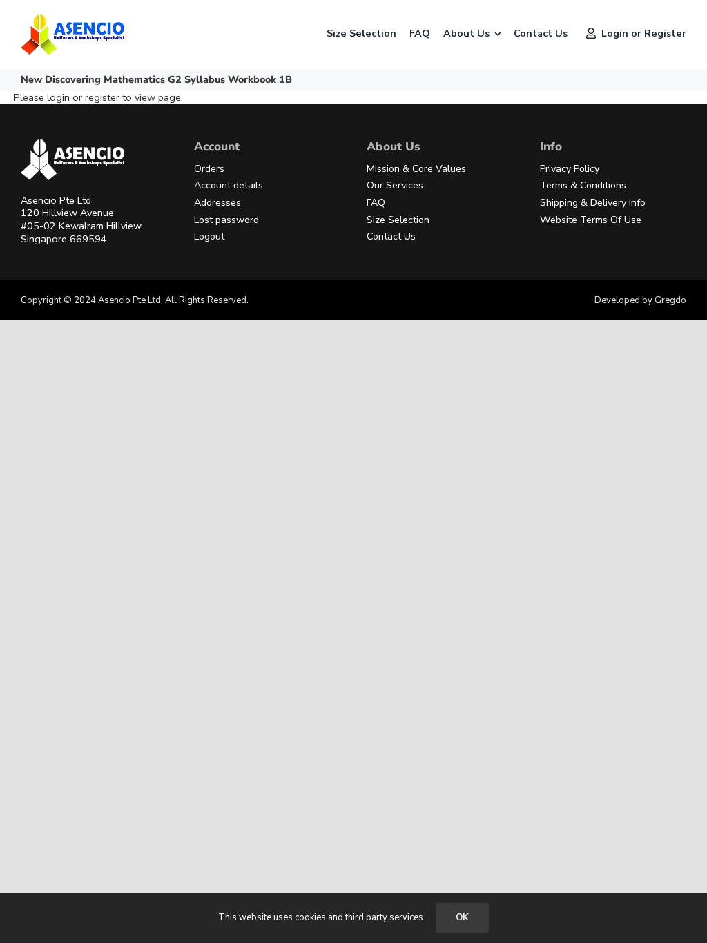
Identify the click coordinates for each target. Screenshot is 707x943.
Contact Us (391, 236)
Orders (209, 168)
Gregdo (670, 300)
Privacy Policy (569, 168)
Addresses (217, 202)
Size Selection (398, 219)
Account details (228, 185)
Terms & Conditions (583, 185)
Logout (209, 236)
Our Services (395, 185)
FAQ (376, 202)
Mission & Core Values (416, 168)
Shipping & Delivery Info (593, 202)
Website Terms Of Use (590, 219)
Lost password (226, 219)
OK (462, 917)
